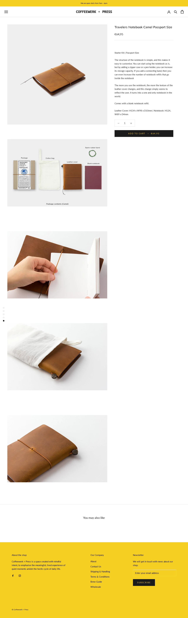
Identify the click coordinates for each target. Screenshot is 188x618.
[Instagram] (20, 575)
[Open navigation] (6, 11)
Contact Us (95, 566)
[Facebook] (13, 575)
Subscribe (144, 582)
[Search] (175, 11)
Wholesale (95, 586)
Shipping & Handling (100, 571)
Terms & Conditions (100, 576)
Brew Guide (96, 581)
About (93, 561)
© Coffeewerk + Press (20, 609)
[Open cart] (182, 11)
